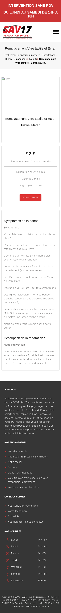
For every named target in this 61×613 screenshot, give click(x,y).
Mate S (33, 59)
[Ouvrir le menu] (56, 32)
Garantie (12, 467)
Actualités (13, 516)
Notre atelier (15, 462)
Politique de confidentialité (23, 487)
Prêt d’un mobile (17, 451)
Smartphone (48, 55)
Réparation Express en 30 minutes (28, 457)
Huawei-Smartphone (16, 59)
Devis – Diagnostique (20, 473)
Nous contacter (30, 198)
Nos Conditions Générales (23, 506)
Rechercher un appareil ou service (22, 55)
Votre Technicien (17, 511)
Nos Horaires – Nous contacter (25, 522)
